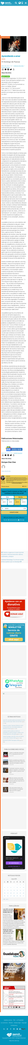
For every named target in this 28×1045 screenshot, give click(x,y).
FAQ (14, 1020)
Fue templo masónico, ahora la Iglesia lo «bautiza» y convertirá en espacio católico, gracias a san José (17, 770)
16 (20, 890)
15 (17, 890)
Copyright (24, 1022)
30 (20, 896)
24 (23, 893)
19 (7, 893)
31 (23, 896)
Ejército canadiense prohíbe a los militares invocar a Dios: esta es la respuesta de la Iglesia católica (17, 762)
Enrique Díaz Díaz (19, 65)
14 (14, 890)
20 (10, 893)
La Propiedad (19, 1020)
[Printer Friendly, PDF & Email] (5, 76)
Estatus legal (17, 1022)
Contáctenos (14, 1025)
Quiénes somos (8, 1020)
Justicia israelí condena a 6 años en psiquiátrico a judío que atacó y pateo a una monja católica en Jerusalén (13, 732)
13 (10, 890)
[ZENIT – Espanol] (8, 3)
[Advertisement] (14, 20)
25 (4, 896)
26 (7, 896)
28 (14, 896)
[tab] (8, 987)
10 (23, 887)
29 (17, 896)
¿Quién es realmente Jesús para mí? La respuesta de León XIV (16, 753)
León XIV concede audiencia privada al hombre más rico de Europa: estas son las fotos (8, 912)
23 (20, 893)
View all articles (6, 471)
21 (14, 893)
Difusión (11, 1022)
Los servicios (4, 1022)
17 (23, 890)
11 (4, 890)
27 (10, 896)
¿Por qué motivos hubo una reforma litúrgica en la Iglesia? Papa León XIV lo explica (16, 789)
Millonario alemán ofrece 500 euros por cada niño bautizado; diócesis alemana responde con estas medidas (16, 780)
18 (4, 893)
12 (7, 890)
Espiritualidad (5, 37)
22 (17, 893)
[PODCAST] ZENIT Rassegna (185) (11, 740)
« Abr (4, 899)
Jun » (7, 899)
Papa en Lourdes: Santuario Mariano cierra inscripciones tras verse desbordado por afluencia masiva (13, 727)
